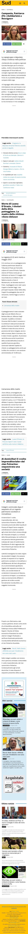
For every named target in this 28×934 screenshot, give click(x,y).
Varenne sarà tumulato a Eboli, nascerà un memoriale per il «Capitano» (12, 853)
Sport (3, 857)
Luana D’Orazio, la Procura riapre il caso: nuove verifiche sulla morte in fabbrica (13, 441)
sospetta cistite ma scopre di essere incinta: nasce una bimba (14, 177)
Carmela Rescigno (7, 195)
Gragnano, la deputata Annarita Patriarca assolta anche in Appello (13, 145)
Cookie (17, 911)
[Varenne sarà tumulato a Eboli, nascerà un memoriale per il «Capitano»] (14, 843)
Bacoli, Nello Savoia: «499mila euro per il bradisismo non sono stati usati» (14, 650)
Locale (8, 455)
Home (3, 9)
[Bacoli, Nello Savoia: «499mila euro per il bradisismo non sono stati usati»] (14, 744)
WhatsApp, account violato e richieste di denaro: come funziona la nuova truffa (12, 721)
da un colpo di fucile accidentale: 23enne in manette (14, 155)
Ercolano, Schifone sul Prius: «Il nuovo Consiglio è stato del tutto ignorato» (13, 823)
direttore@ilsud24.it (14, 917)
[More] (23, 43)
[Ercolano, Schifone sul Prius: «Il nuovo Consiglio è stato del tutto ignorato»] (14, 813)
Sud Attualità (10, 200)
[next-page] (6, 771)
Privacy (13, 911)
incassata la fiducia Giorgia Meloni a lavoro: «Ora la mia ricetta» (13, 169)
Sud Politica (10, 9)
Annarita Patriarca (10, 193)
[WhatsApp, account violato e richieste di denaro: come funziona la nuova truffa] (14, 710)
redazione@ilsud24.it (15, 922)
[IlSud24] (13, 3)
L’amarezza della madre (11, 305)
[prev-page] (3, 771)
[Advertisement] (14, 120)
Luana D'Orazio (10, 450)
